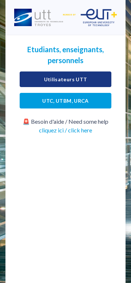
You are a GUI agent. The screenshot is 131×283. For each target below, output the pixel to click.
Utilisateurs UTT (65, 79)
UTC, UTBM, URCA (65, 101)
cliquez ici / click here (65, 130)
